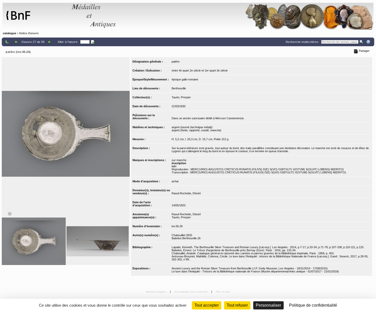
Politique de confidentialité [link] (313, 305)
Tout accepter (206, 305)
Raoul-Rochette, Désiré (186, 193)
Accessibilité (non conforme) (191, 291)
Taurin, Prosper (181, 97)
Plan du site (223, 291)
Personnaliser (268, 305)
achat (175, 181)
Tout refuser (237, 305)
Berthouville (179, 88)
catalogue (9, 33)
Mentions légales (156, 291)
